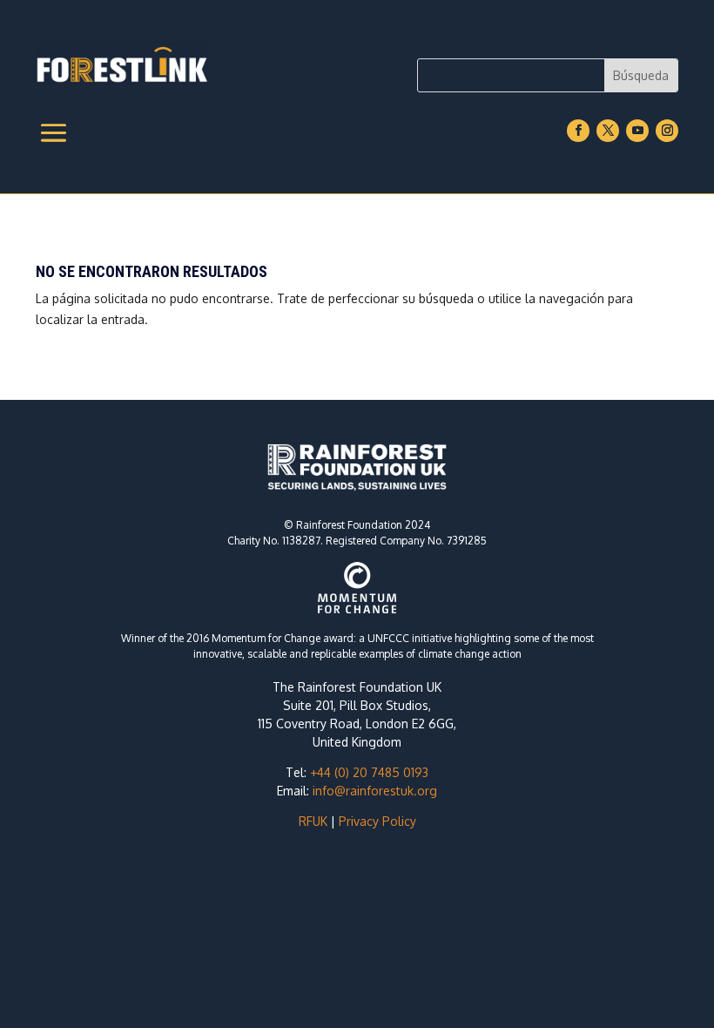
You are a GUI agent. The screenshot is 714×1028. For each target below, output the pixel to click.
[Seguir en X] (607, 130)
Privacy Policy (377, 821)
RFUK (313, 821)
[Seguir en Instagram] (667, 130)
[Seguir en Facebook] (578, 130)
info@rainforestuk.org (375, 790)
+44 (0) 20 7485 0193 (369, 772)
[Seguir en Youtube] (637, 130)
